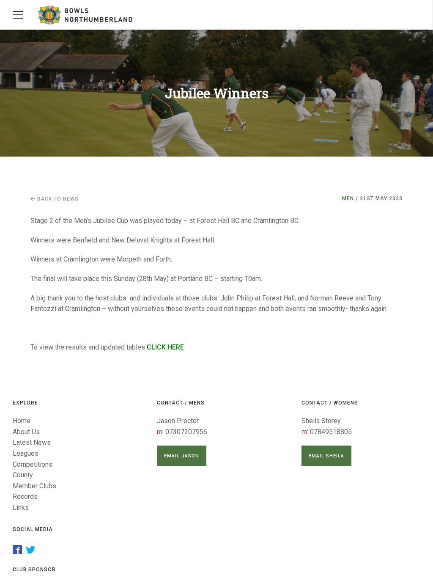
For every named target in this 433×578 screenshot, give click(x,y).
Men (348, 198)
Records (25, 497)
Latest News (32, 442)
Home (21, 421)
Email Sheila (326, 456)
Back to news (57, 199)
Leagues (25, 453)
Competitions (32, 464)
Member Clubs (34, 486)
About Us (26, 432)
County (23, 475)
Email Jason (181, 456)
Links (21, 508)
